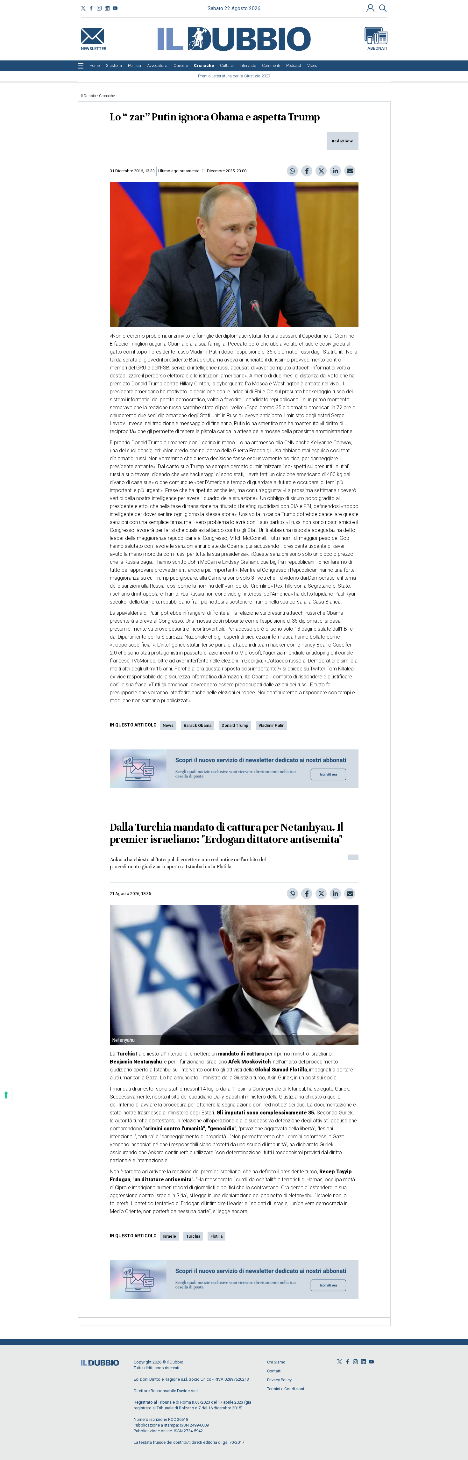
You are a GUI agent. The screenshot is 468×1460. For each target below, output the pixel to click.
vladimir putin (271, 725)
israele (169, 1236)
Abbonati (377, 48)
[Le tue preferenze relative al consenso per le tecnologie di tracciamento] (6, 1095)
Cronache (107, 96)
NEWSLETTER (93, 47)
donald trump (235, 725)
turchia (193, 1236)
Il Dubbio (88, 96)
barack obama (197, 725)
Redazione (342, 141)
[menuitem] (94, 65)
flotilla (216, 1236)
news (168, 725)
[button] (371, 8)
